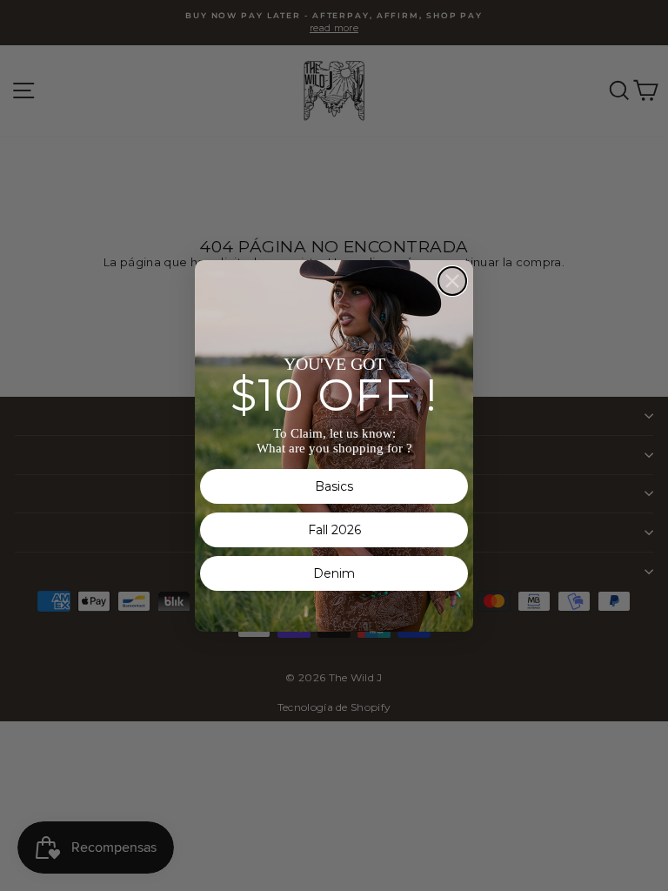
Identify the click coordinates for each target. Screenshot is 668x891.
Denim (334, 573)
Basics (334, 486)
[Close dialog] (452, 281)
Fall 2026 (334, 530)
